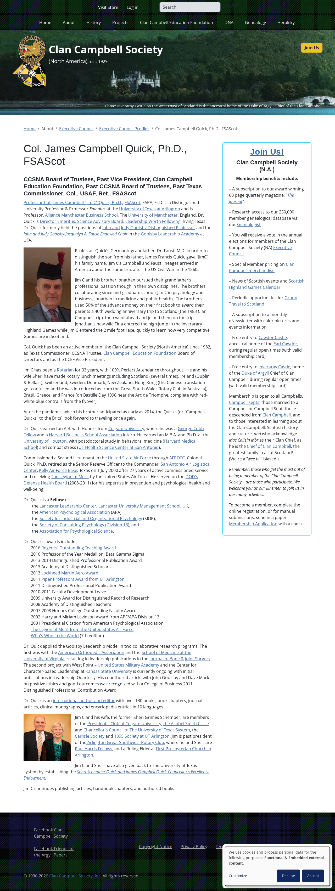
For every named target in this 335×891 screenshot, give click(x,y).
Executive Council (76, 129)
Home (45, 22)
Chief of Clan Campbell (269, 446)
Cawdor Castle (273, 337)
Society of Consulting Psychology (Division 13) (84, 525)
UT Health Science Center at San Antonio (119, 447)
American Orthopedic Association (91, 652)
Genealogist (249, 224)
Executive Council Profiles (124, 129)
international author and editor (84, 700)
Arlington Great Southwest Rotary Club (125, 742)
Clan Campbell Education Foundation (139, 353)
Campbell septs (244, 402)
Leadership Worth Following (153, 221)
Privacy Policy (194, 846)
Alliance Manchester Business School (81, 215)
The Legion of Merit (70, 477)
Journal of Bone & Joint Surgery (179, 659)
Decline (288, 875)
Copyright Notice (155, 846)
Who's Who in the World (55, 636)
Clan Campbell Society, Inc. (75, 876)
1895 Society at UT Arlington (142, 736)
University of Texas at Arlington (149, 209)
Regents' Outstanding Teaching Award (78, 548)
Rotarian (65, 370)
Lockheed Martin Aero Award (69, 573)
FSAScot (132, 202)
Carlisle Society (89, 736)
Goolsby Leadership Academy (170, 234)
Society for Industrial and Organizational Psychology (91, 518)
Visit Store (108, 7)
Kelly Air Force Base (58, 470)
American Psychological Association (75, 512)
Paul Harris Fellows (93, 749)
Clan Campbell (277, 415)
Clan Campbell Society (106, 49)
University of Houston (45, 441)
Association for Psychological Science (76, 531)
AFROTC (177, 458)
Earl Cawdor (285, 344)
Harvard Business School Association (85, 435)
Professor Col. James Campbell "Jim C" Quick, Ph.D (72, 202)
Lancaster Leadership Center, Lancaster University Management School (110, 506)
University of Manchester (153, 215)
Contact (299, 846)
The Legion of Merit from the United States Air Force (82, 629)
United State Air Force (129, 458)
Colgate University (126, 428)
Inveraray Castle (274, 367)
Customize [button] (238, 875)
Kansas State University (109, 671)
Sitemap (275, 846)
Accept (313, 875)
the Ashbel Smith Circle (186, 723)
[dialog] (277, 866)
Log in (132, 7)
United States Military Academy (128, 665)
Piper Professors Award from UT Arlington (83, 579)
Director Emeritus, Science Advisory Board (81, 221)
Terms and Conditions (237, 846)
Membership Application (253, 524)
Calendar (271, 287)
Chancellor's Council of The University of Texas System (136, 730)
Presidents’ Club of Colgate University (124, 723)
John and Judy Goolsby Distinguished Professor (148, 227)
